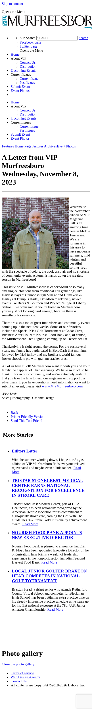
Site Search (28, 38)
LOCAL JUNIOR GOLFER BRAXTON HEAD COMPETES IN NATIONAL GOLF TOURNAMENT (49, 576)
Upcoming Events (23, 70)
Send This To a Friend (26, 421)
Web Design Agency (25, 677)
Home (15, 54)
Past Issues (27, 82)
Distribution (28, 66)
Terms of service (22, 673)
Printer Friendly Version (27, 417)
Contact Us (28, 62)
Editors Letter (24, 451)
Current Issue (29, 78)
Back (14, 412)
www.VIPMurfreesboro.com (62, 386)
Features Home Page (16, 146)
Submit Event (20, 86)
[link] (50, 55)
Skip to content (12, 4)
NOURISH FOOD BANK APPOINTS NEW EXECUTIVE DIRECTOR (47, 535)
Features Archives (44, 146)
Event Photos (20, 91)
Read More (30, 524)
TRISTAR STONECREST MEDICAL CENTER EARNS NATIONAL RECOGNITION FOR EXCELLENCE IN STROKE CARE (48, 488)
